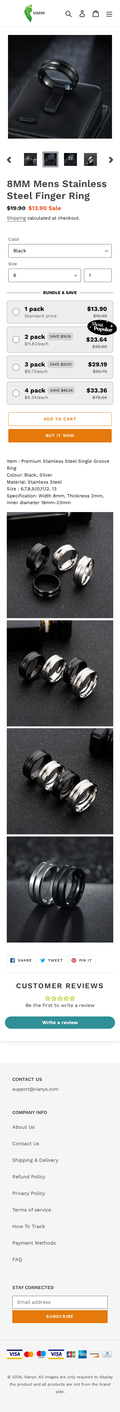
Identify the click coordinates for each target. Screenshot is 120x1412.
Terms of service (31, 1210)
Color (13, 239)
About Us (23, 1127)
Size (12, 263)
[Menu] (109, 13)
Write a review (60, 1022)
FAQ (17, 1259)
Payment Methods (34, 1243)
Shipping (16, 218)
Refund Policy (28, 1177)
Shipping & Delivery (35, 1160)
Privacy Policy (28, 1193)
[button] (60, 312)
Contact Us (25, 1143)
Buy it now (60, 435)
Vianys (30, 1377)
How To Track (28, 1226)
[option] (31, 159)
